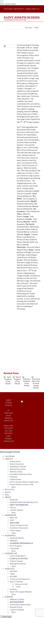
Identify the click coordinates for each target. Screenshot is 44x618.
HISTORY (13, 571)
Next (36, 27)
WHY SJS (13, 518)
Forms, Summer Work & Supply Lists (24, 482)
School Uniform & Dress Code (21, 484)
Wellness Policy (16, 472)
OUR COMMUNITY (18, 556)
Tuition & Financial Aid (19, 525)
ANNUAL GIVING (17, 599)
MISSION (13, 500)
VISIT (12, 520)
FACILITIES (9, 489)
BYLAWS (13, 576)
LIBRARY (13, 541)
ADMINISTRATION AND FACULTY (24, 502)
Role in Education (17, 464)
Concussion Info (21, 584)
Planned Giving (16, 607)
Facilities (13, 589)
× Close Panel (6, 617)
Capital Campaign (17, 610)
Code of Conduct (16, 561)
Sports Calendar (16, 581)
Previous (28, 27)
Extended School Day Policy (21, 474)
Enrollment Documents (19, 528)
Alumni (8, 492)
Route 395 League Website (21, 592)
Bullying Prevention (18, 469)
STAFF (12, 574)
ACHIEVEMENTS (17, 538)
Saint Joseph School (8, 4)
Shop (7, 495)
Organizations (15, 479)
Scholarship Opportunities (20, 604)
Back (13, 487)
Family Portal (15, 461)
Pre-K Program (16, 546)
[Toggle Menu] (1, 1)
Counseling (14, 548)
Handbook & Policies (18, 466)
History (13, 507)
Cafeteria (13, 477)
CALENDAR (10, 456)
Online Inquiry (15, 530)
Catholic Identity (16, 510)
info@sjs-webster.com (32, 9)
